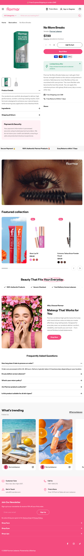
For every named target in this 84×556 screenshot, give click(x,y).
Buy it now (63, 51)
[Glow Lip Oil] (42, 233)
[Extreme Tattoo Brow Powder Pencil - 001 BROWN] (58, 262)
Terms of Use (27, 518)
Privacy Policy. (38, 518)
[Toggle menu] (3, 9)
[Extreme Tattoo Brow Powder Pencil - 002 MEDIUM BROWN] (62, 262)
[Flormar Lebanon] (14, 240)
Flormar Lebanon (56, 31)
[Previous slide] (73, 268)
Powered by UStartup (28, 551)
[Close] (80, 63)
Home (4, 23)
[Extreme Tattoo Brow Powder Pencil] (69, 233)
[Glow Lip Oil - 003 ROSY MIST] (37, 260)
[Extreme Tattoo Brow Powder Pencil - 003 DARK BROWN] (65, 262)
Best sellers (13, 23)
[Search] (79, 15)
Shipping (46, 39)
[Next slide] (79, 268)
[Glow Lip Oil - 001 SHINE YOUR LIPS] (31, 260)
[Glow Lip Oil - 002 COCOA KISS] (34, 260)
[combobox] (42, 15)
